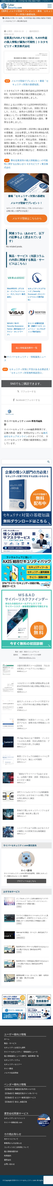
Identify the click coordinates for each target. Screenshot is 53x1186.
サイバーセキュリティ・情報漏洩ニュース (21, 1052)
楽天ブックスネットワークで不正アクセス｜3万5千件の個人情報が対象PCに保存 (33, 704)
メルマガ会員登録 (11, 1073)
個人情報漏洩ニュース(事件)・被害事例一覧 (21, 1056)
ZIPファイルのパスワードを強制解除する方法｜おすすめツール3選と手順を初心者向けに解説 (33, 795)
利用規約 (7, 1156)
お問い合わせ (9, 1164)
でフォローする (28, 391)
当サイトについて (11, 1139)
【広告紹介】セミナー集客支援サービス (20, 1098)
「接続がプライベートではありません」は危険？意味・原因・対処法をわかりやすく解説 (33, 777)
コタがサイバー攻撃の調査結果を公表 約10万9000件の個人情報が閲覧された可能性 (34, 686)
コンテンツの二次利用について (16, 1147)
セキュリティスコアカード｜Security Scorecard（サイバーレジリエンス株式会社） (37, 294)
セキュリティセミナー (13, 1064)
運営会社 (7, 1160)
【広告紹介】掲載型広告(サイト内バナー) (20, 1093)
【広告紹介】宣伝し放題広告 (15, 1102)
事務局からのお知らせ (13, 1143)
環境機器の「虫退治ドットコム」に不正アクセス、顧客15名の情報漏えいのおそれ (33, 723)
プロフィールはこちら (26, 881)
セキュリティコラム (12, 1060)
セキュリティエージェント (14, 1118)
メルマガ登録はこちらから (27, 218)
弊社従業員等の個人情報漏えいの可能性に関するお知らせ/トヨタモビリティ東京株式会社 (26, 164)
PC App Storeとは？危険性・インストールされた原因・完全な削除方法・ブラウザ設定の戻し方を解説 (33, 741)
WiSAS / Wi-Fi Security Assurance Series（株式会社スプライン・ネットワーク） (16, 329)
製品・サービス (10, 1043)
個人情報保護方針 (11, 1151)
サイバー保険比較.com (13, 1122)
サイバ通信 (8, 1069)
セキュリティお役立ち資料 (14, 1048)
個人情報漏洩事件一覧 (26, 348)
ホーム (6, 1039)
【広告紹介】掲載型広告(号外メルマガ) (19, 1089)
